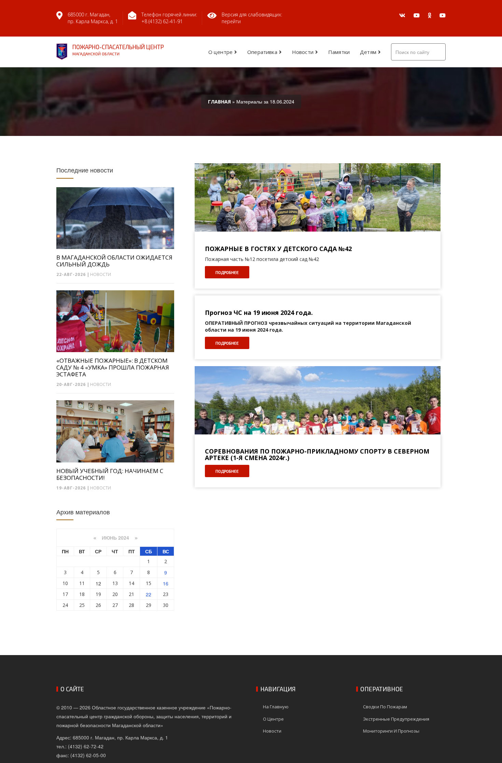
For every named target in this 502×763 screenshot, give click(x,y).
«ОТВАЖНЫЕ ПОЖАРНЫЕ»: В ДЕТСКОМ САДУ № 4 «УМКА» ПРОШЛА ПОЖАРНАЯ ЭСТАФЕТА (112, 367)
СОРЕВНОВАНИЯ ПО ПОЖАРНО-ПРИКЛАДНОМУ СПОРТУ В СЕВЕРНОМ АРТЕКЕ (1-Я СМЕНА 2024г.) (317, 455)
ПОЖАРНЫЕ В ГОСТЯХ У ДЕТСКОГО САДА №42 (278, 249)
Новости (302, 51)
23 (165, 594)
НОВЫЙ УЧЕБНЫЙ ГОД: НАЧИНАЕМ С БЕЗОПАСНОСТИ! (109, 474)
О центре (220, 51)
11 (82, 583)
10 (65, 583)
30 (165, 605)
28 (131, 605)
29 (148, 605)
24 (65, 605)
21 (131, 594)
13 (115, 583)
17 (65, 594)
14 (131, 583)
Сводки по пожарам (385, 707)
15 (148, 583)
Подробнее (227, 272)
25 (82, 605)
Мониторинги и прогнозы (391, 731)
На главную (276, 707)
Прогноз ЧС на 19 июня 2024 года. (259, 312)
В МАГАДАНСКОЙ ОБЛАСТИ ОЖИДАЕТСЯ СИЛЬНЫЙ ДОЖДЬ (114, 261)
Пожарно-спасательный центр (118, 49)
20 (115, 594)
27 (115, 605)
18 (82, 594)
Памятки (339, 51)
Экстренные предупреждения (396, 719)
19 (98, 594)
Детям (368, 51)
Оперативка (262, 51)
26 (98, 605)
